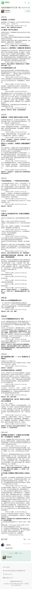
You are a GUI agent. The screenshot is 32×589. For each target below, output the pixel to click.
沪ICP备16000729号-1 (18, 583)
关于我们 (7, 567)
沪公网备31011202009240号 (19, 584)
